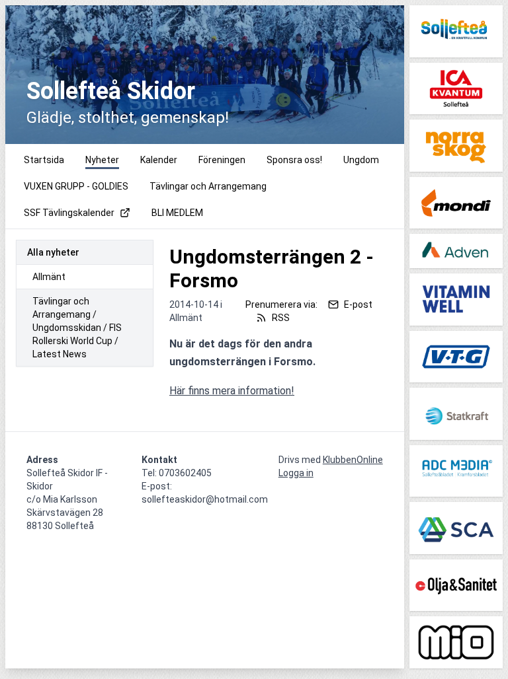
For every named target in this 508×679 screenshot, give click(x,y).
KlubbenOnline (353, 459)
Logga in (296, 473)
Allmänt (48, 276)
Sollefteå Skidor (110, 91)
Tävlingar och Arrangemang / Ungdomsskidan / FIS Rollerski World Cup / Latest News (77, 327)
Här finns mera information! (231, 390)
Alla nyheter (53, 252)
